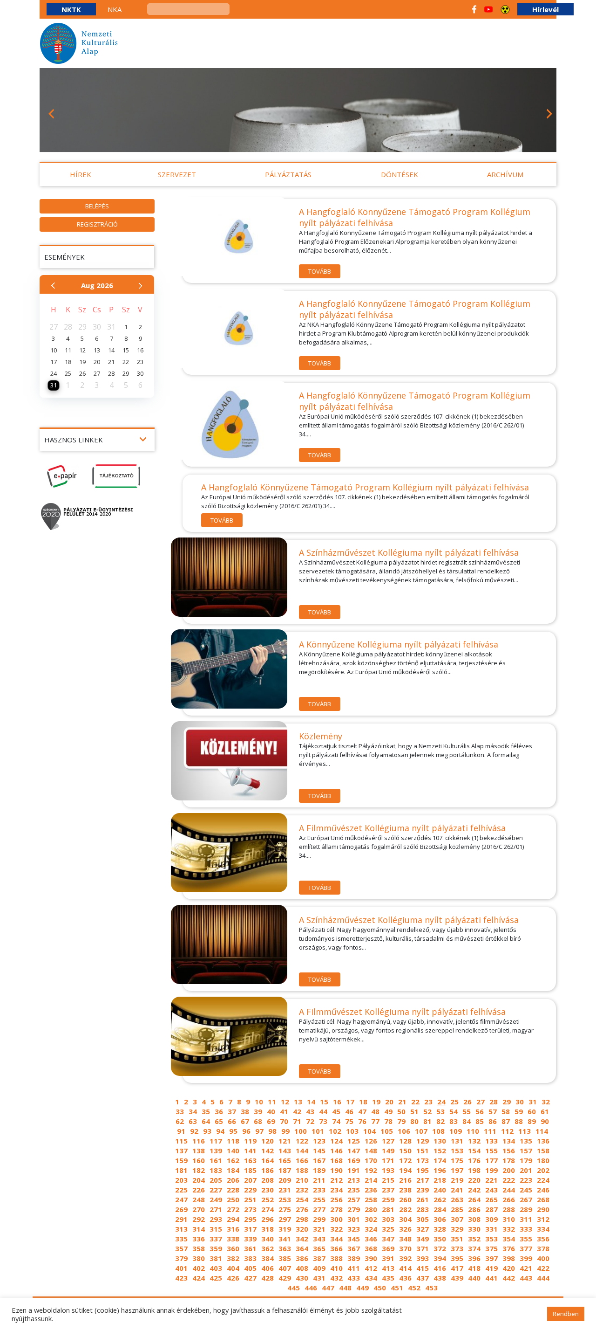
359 (216, 1248)
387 (319, 1258)
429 (284, 1277)
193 (388, 1170)
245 (526, 1189)
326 (405, 1229)
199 (491, 1170)
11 (272, 1101)
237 (388, 1189)
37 (232, 1111)
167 (319, 1160)
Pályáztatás (288, 174)
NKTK (71, 9)
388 (336, 1258)
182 (198, 1170)
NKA (115, 9)
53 (440, 1111)
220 (474, 1180)
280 (371, 1209)
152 (439, 1150)
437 (422, 1277)
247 (181, 1199)
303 (388, 1219)
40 (271, 1111)
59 (519, 1111)
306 (439, 1219)
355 (526, 1238)
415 (422, 1268)
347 (388, 1238)
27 (480, 1101)
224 (543, 1180)
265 (491, 1199)
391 (388, 1258)
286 (474, 1209)
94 (220, 1131)
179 (526, 1160)
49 (388, 1111)
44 (323, 1111)
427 (250, 1277)
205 (216, 1180)
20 (389, 1101)
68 (258, 1121)
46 (349, 1111)
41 (284, 1111)
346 (371, 1238)
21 (402, 1101)
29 (506, 1101)
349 (422, 1238)
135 (526, 1140)
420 (508, 1268)
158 (543, 1150)
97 (259, 1131)
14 (311, 1101)
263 (457, 1199)
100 (300, 1131)
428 (267, 1277)
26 (467, 1101)
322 (336, 1229)
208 (267, 1180)
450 (379, 1287)
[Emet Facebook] (474, 9)
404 (233, 1268)
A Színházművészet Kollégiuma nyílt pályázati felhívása (409, 552)
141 (250, 1150)
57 (492, 1111)
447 (328, 1287)
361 (250, 1248)
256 (336, 1199)
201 (526, 1170)
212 (336, 1180)
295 (250, 1219)
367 (353, 1248)
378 (543, 1248)
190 (336, 1170)
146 (336, 1150)
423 (181, 1277)
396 (474, 1258)
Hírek (80, 174)
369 (388, 1248)
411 (353, 1268)
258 (371, 1199)
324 (371, 1229)
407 (284, 1268)
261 (422, 1199)
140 (233, 1150)
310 (508, 1219)
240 (439, 1189)
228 (233, 1189)
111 (490, 1131)
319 (284, 1229)
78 (388, 1121)
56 (479, 1111)
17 (350, 1101)
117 (216, 1140)
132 (474, 1140)
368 (371, 1248)
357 (181, 1248)
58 (505, 1111)
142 (267, 1150)
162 (233, 1160)
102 (335, 1131)
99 (285, 1131)
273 (250, 1209)
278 (336, 1209)
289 (526, 1209)
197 (457, 1170)
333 (526, 1229)
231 (284, 1189)
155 (491, 1150)
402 (198, 1268)
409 (319, 1268)
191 (353, 1170)
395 (457, 1258)
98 (272, 1131)
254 (302, 1199)
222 (508, 1180)
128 (405, 1140)
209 (284, 1180)
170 (371, 1160)
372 (439, 1248)
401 (181, 1268)
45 (336, 1111)
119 (250, 1140)
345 (353, 1238)
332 (508, 1229)
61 (545, 1111)
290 (543, 1209)
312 (543, 1219)
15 (324, 1101)
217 (422, 1180)
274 (267, 1209)
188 (302, 1170)
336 (198, 1238)
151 (422, 1150)
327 (422, 1229)
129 (422, 1140)
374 (474, 1248)
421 (526, 1268)
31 (532, 1101)
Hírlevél (545, 9)
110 (473, 1131)
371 (422, 1248)
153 (457, 1150)
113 (524, 1131)
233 (319, 1189)
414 (405, 1268)
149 (388, 1150)
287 (491, 1209)
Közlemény (320, 736)
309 (491, 1219)
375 (491, 1248)
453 (431, 1287)
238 (405, 1189)
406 (267, 1268)
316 (233, 1229)
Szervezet (177, 174)
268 (543, 1199)
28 (493, 1101)
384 (267, 1258)
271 (216, 1209)
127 (388, 1140)
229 (250, 1189)
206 (233, 1180)
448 (345, 1287)
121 (284, 1140)
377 (526, 1248)
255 (319, 1199)
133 (491, 1140)
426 (233, 1277)
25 (454, 1101)
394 (439, 1258)
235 (353, 1189)
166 (302, 1160)
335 (181, 1238)
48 (375, 1111)
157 (526, 1150)
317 (250, 1229)
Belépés (97, 206)
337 (216, 1238)
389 (353, 1258)
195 (422, 1170)
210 (302, 1180)
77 (375, 1121)
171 (388, 1160)
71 (297, 1121)
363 (284, 1248)
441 (491, 1277)
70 (284, 1121)
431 (319, 1277)
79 (401, 1121)
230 (267, 1189)
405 (250, 1268)
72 (310, 1121)
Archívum (505, 174)
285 (457, 1209)
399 (526, 1258)
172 (405, 1160)
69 (271, 1121)
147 (353, 1150)
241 (457, 1189)
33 (180, 1111)
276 (302, 1209)
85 (479, 1121)
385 (284, 1258)
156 (508, 1150)
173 (422, 1160)
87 (505, 1121)
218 (439, 1180)
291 (181, 1219)
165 (284, 1160)
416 (439, 1268)
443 (526, 1277)
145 (319, 1150)
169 (353, 1160)
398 (508, 1258)
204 (198, 1180)
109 (455, 1131)
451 (397, 1287)
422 (543, 1268)
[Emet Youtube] (488, 9)
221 (491, 1180)
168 (336, 1160)
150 (405, 1150)
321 (319, 1229)
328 (439, 1229)
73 (323, 1121)
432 (336, 1277)
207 (250, 1180)
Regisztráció (97, 224)
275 (284, 1209)
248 (198, 1199)
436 (405, 1277)
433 (353, 1277)
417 (457, 1268)
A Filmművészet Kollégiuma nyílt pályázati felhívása (402, 828)
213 (353, 1180)
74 (336, 1121)
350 (439, 1238)
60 (532, 1111)
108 (438, 1131)
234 (336, 1189)
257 (353, 1199)
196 (439, 1170)
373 (457, 1248)
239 (422, 1189)
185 (250, 1170)
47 (362, 1111)
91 (181, 1131)
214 (371, 1180)
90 (545, 1121)
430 (302, 1277)
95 (233, 1131)
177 (491, 1160)
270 (198, 1209)
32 (546, 1101)
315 (216, 1229)
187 (284, 1170)
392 (405, 1258)
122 (302, 1140)
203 (181, 1180)
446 (311, 1287)
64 (206, 1121)
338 (233, 1238)
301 (353, 1219)
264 (474, 1199)
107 (421, 1131)
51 (414, 1111)
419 (491, 1268)
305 (422, 1219)
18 (363, 1101)
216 (405, 1180)
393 (422, 1258)
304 (405, 1219)
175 (457, 1160)
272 (233, 1209)
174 (439, 1160)
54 (453, 1111)
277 (319, 1209)
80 (414, 1121)
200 (508, 1170)
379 (181, 1258)
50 (401, 1111)
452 (414, 1287)
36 (219, 1111)
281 (388, 1209)
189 (319, 1170)
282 (405, 1209)
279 (353, 1209)
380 (198, 1258)
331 (491, 1229)
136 (543, 1140)
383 (250, 1258)
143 (284, 1150)
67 (245, 1121)
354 (508, 1238)
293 (216, 1219)
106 (404, 1131)
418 (474, 1268)
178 (508, 1160)
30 (519, 1101)
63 (193, 1121)
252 (267, 1199)
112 (507, 1131)
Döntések (399, 174)
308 (474, 1219)
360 (233, 1248)
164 (267, 1160)
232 (302, 1189)
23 (428, 1101)
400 (543, 1258)
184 (233, 1170)
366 (336, 1248)
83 (453, 1121)
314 (198, 1229)
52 (427, 1111)
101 (318, 1131)
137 (181, 1150)
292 (198, 1219)
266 (508, 1199)
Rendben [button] (566, 1313)
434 (371, 1277)
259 (388, 1199)
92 (194, 1131)
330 (474, 1229)
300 (336, 1219)
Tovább (319, 271)
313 (181, 1229)
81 (427, 1121)
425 (216, 1277)
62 (180, 1121)
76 (362, 1121)
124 (336, 1140)
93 (207, 1131)
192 (371, 1170)
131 (457, 1140)
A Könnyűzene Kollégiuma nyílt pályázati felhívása (398, 644)
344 (336, 1238)
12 (285, 1101)
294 (233, 1219)
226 (198, 1189)
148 (371, 1150)
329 (457, 1229)
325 (388, 1229)
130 (439, 1140)
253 (284, 1199)
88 (519, 1121)
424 (198, 1277)
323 (353, 1229)
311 (526, 1219)
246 (543, 1189)
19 (376, 1101)
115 (181, 1140)
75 (349, 1121)
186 (267, 1170)
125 (353, 1140)
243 (491, 1189)
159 (181, 1160)
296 (267, 1219)
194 (405, 1170)
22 (415, 1101)
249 (216, 1199)
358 (198, 1248)
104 (369, 1131)
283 (422, 1209)
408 (302, 1268)
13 (298, 1101)
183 (216, 1170)
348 (405, 1238)
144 (302, 1150)
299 (319, 1219)
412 (371, 1268)
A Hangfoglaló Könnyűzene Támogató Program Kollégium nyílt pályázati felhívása (365, 487)
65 (219, 1121)
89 (532, 1121)
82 (440, 1121)
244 (508, 1189)
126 (371, 1140)
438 (439, 1277)
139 (216, 1150)
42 (297, 1111)
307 (457, 1219)
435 (388, 1277)
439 (457, 1277)
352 (474, 1238)
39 (258, 1111)
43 (310, 1111)
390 (371, 1258)
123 (319, 1140)
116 (198, 1140)
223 (526, 1180)
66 (232, 1121)
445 (293, 1287)
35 (206, 1111)
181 (181, 1170)
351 (457, 1238)
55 (466, 1111)
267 (526, 1199)
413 (388, 1268)
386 (302, 1258)
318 (267, 1229)
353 (491, 1238)
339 (250, 1238)
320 (302, 1229)
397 (491, 1258)
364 (302, 1248)
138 (198, 1150)
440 (474, 1277)
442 (508, 1277)
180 (543, 1160)
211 (319, 1180)
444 (543, 1277)
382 (233, 1258)
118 (233, 1140)
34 (193, 1111)
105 (386, 1131)
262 (439, 1199)
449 (362, 1287)
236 (371, 1189)
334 (543, 1229)
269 (181, 1209)
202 (543, 1170)
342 (302, 1238)
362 (267, 1248)
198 (474, 1170)
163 (250, 1160)
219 (457, 1180)
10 (259, 1101)
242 (474, 1189)
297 (284, 1219)
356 (543, 1238)
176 (474, 1160)
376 (508, 1248)
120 (267, 1140)
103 (352, 1131)
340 (267, 1238)
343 (319, 1238)
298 (302, 1219)
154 (474, 1150)
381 (216, 1258)
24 (441, 1101)
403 (216, 1268)
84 (466, 1121)
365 (319, 1248)
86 (492, 1121)
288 (508, 1209)
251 (250, 1199)
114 (541, 1131)
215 (388, 1180)
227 (216, 1189)
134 (508, 1140)
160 (198, 1160)
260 (405, 1199)
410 (336, 1268)
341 (284, 1238)
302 (371, 1219)
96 (246, 1131)
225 (181, 1189)
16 (337, 1101)
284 (439, 1209)
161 (216, 1160)
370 (405, 1248)
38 (245, 1111)
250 (233, 1199)
